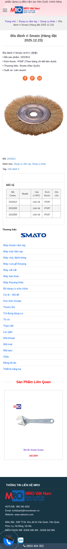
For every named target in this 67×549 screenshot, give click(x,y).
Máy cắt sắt (9, 269)
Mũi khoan (9, 338)
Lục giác (8, 331)
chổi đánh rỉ (13, 169)
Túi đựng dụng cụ (13, 313)
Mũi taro (7, 350)
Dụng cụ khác (47, 21)
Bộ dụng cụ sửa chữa (15, 288)
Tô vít (6, 319)
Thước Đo (9, 307)
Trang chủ (10, 21)
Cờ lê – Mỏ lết (11, 294)
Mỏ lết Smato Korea (33, 450)
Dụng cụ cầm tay (28, 21)
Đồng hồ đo (9, 362)
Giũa (6, 356)
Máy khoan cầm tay (14, 245)
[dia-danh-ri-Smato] (33, 114)
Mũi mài (7, 344)
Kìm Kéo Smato (12, 300)
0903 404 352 (35, 546)
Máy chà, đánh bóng (14, 257)
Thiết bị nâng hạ (12, 368)
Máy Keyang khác (13, 282)
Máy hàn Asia (11, 276)
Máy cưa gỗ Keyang (14, 263)
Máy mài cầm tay (13, 251)
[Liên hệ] (8, 537)
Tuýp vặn (8, 325)
